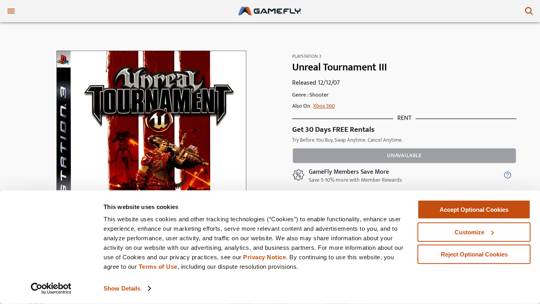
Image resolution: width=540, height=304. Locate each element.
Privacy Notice (264, 257)
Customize (469, 231)
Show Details (122, 288)
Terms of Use (158, 266)
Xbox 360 (324, 105)
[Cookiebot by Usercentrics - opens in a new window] (51, 288)
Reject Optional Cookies (474, 254)
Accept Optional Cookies (474, 209)
